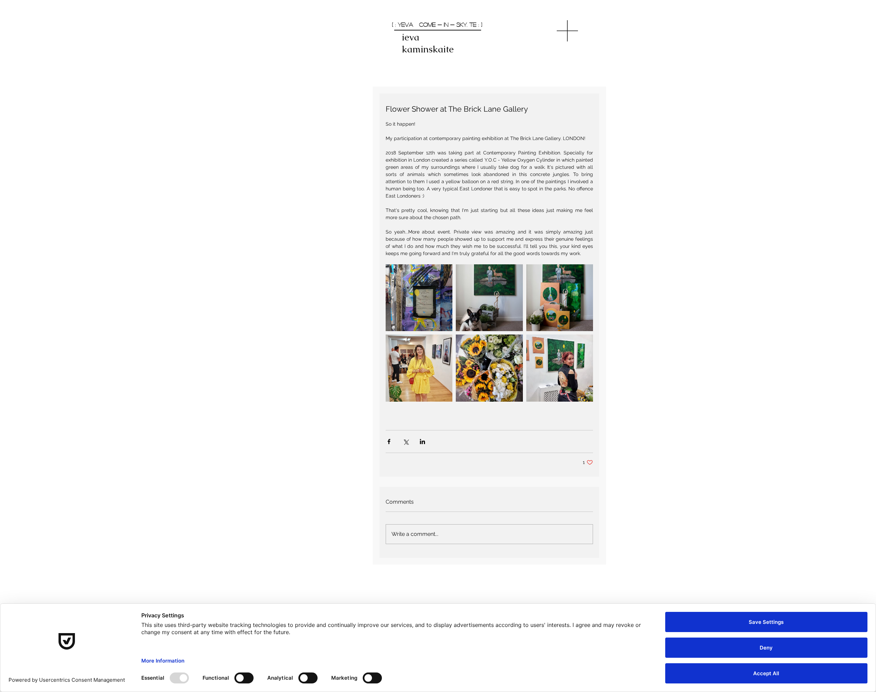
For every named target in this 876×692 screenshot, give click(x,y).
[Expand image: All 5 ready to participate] (559, 297)
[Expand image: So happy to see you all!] (419, 368)
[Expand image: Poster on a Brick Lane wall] (419, 297)
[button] (567, 30)
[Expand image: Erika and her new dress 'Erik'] (559, 368)
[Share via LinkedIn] (422, 441)
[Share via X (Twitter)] (405, 441)
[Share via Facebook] (389, 441)
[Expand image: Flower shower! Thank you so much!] (489, 368)
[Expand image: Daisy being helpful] (489, 297)
